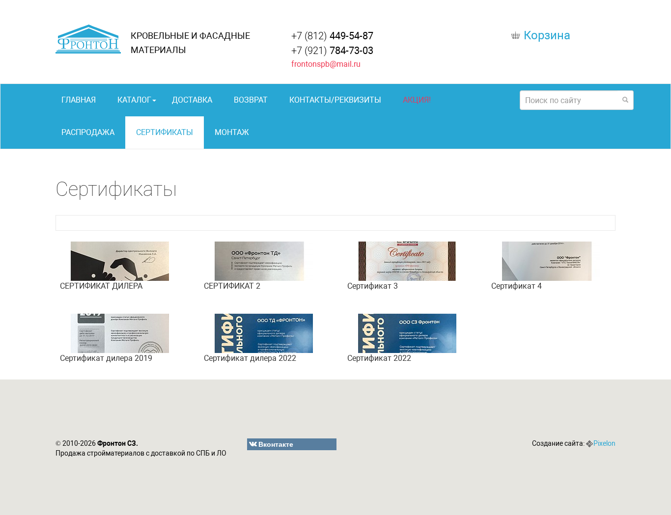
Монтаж (232, 132)
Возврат (251, 100)
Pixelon (604, 443)
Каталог (134, 100)
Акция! (417, 100)
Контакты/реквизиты (335, 100)
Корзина (547, 35)
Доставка (192, 100)
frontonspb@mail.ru (326, 64)
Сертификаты (164, 132)
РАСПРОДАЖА (87, 132)
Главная (78, 100)
